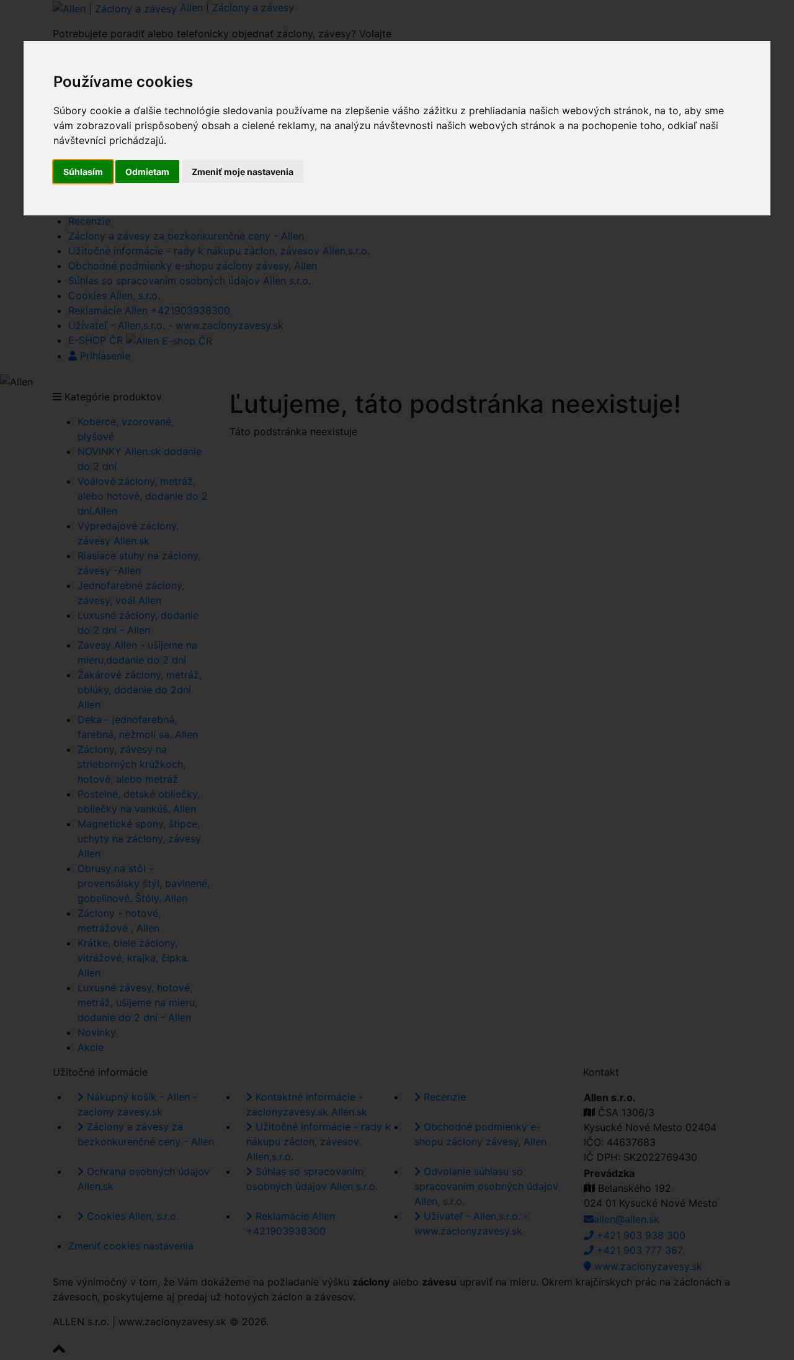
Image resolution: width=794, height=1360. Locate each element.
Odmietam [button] (147, 171)
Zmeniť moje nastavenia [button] (242, 171)
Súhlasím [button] (83, 171)
